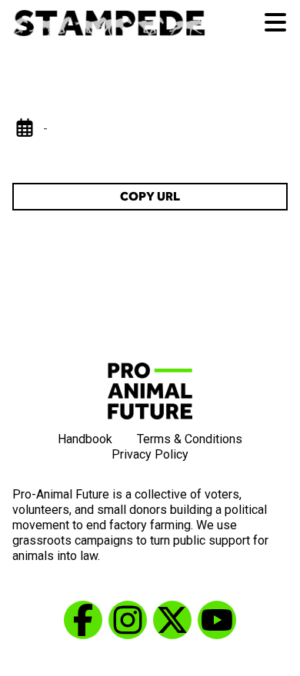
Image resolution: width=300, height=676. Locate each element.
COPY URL (150, 196)
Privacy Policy (150, 454)
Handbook (85, 439)
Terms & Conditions (189, 439)
